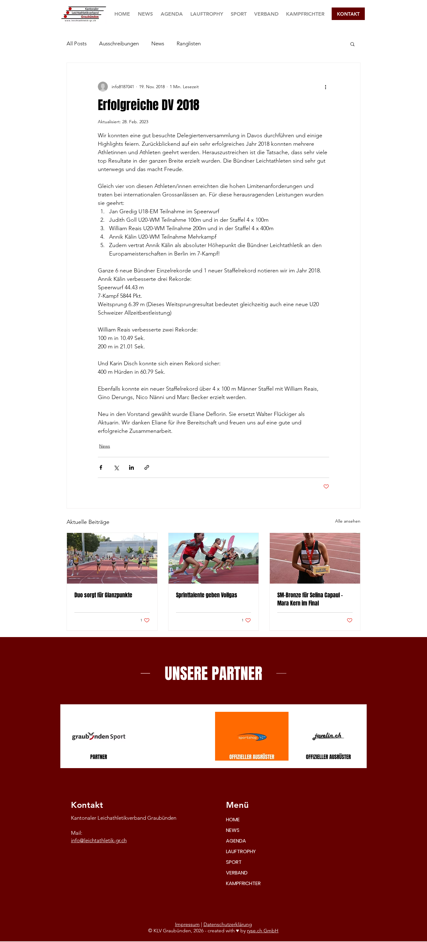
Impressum (187, 924)
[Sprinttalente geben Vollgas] (213, 558)
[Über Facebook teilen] (101, 467)
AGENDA (236, 840)
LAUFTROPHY (241, 851)
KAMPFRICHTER (243, 883)
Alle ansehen (347, 521)
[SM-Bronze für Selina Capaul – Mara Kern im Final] (315, 558)
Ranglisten (189, 43)
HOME (233, 819)
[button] (238, 14)
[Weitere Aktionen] (325, 86)
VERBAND (237, 872)
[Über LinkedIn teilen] (131, 467)
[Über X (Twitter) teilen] (116, 467)
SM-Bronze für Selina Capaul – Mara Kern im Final (310, 599)
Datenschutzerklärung (227, 924)
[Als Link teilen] (147, 467)
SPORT (234, 862)
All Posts (77, 43)
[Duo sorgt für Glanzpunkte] (112, 558)
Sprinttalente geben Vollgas (206, 595)
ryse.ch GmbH (263, 931)
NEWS (232, 830)
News (157, 43)
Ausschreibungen (119, 43)
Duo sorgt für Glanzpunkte (103, 595)
